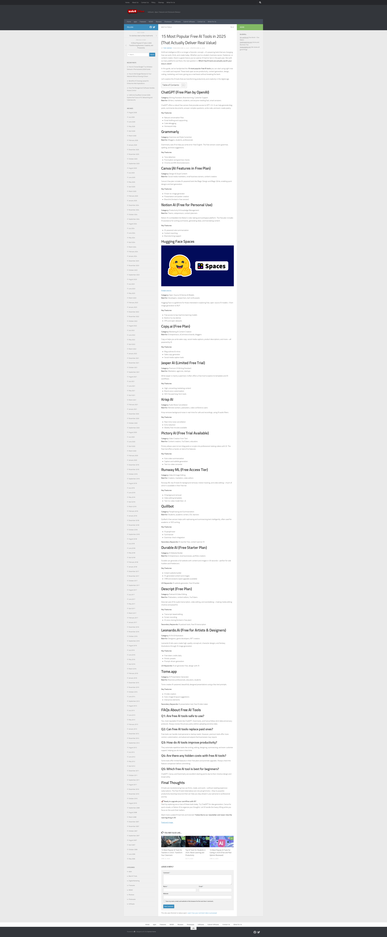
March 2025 (132, 191)
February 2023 (133, 302)
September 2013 (134, 701)
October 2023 (133, 270)
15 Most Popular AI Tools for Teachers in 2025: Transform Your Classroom (171, 852)
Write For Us (171, 2)
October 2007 (133, 831)
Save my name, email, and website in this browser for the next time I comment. (189, 901)
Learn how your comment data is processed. (202, 913)
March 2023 (132, 298)
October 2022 (133, 321)
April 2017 (132, 608)
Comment (166, 873)
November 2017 (134, 576)
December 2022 (134, 312)
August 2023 (133, 279)
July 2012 (132, 752)
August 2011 (133, 785)
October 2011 (133, 775)
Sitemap (161, 2)
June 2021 (132, 386)
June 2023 (132, 289)
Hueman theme (151, 931)
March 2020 (132, 451)
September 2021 (134, 372)
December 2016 (134, 627)
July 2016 (132, 650)
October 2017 (133, 581)
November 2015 (134, 687)
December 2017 (134, 571)
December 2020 (134, 414)
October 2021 (133, 367)
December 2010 (134, 789)
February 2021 (133, 404)
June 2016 (132, 655)
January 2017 (133, 622)
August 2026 (133, 112)
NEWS (151, 22)
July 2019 (132, 488)
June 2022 (132, 335)
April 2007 (132, 845)
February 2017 (133, 618)
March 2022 (132, 349)
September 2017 (134, 585)
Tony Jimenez (167, 48)
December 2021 (134, 358)
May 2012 (132, 761)
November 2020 (134, 418)
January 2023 (133, 307)
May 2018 (132, 553)
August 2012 (133, 747)
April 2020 (132, 446)
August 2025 (133, 168)
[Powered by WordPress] (134, 931)
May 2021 (132, 391)
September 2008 (134, 808)
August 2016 (133, 645)
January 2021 (133, 409)
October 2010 (133, 798)
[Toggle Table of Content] (182, 85)
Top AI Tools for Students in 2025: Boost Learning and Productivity (195, 852)
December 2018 (134, 520)
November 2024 (134, 210)
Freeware (143, 22)
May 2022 (132, 340)
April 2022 (132, 344)
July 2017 (132, 595)
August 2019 (133, 483)
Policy (153, 2)
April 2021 (132, 395)
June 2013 (132, 715)
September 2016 (134, 641)
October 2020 (133, 423)
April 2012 (132, 766)
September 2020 (134, 428)
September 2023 (134, 275)
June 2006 (132, 854)
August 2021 (133, 377)
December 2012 (134, 734)
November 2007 (134, 826)
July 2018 (132, 544)
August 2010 (133, 803)
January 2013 (133, 729)
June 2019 (132, 493)
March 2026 (132, 136)
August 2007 (133, 840)
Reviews (159, 22)
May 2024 (132, 238)
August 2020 (133, 432)
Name (165, 886)
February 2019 (133, 511)
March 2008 (132, 817)
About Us (135, 2)
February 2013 (133, 724)
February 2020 (133, 455)
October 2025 (133, 159)
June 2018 (132, 548)
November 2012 (134, 738)
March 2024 (132, 247)
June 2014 (132, 696)
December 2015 (134, 683)
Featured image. (167, 822)
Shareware (168, 22)
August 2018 (133, 539)
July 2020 (132, 437)
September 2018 (134, 534)
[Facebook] (151, 27)
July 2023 (132, 284)
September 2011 (134, 780)
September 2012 (134, 743)
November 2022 (134, 316)
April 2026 (132, 131)
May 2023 (132, 293)
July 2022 (132, 330)
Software (177, 22)
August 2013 (133, 706)
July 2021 (132, 381)
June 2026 (132, 122)
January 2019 (133, 516)
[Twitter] (154, 27)
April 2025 (132, 187)
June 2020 (132, 442)
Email (201, 886)
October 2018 (133, 530)
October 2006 (133, 849)
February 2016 (133, 673)
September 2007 (134, 836)
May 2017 (132, 604)
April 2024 (132, 242)
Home (127, 2)
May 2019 (132, 497)
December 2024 (134, 205)
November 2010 (134, 794)
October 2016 (133, 636)
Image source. (166, 290)
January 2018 (133, 567)
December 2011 (134, 771)
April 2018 (132, 557)
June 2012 (132, 757)
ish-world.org (244, 37)
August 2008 (133, 812)
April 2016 (132, 664)
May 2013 (132, 720)
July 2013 (132, 710)
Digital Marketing (134, 881)
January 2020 (133, 460)
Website (165, 893)
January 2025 (133, 201)
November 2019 (134, 469)
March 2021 (132, 400)
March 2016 (132, 669)
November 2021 (134, 363)
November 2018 (134, 525)
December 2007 (134, 822)
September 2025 (134, 163)
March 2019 (132, 506)
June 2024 (132, 233)
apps (135, 22)
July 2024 (132, 228)
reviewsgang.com (245, 47)
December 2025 (134, 150)
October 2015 (133, 692)
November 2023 (134, 265)
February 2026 (133, 140)
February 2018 (133, 562)
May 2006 (132, 859)
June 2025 (132, 177)
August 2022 (133, 326)
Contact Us (145, 2)
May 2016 (132, 659)
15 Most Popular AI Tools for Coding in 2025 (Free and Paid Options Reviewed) (220, 852)
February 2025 (133, 196)
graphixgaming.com (246, 42)
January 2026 (133, 145)
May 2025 (132, 182)
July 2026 (132, 117)
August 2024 (133, 224)
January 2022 (133, 353)
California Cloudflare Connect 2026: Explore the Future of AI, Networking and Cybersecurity (139, 97)
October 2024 (133, 214)
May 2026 (132, 126)
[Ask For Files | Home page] (136, 12)
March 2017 (132, 613)
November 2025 (134, 154)
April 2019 (132, 502)
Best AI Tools (166, 27)
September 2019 (134, 479)
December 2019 (134, 465)
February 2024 (133, 252)
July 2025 (132, 173)
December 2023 (134, 261)
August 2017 (133, 590)
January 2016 (133, 678)
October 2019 (133, 474)
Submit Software (189, 22)
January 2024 (133, 256)
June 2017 (132, 599)
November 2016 (134, 632)
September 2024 (134, 219)
